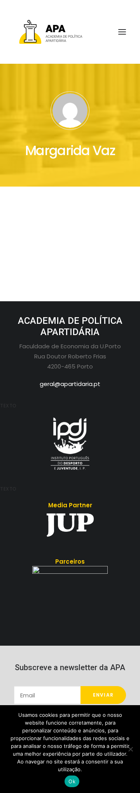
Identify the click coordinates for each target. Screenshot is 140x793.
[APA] (70, 31)
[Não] (130, 749)
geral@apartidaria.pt (70, 384)
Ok (71, 781)
